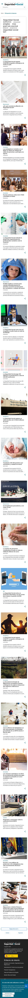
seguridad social (10, 30)
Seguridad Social (11, 20)
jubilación (5, 28)
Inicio (2, 13)
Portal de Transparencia (9, 969)
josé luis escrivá (10, 26)
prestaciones (13, 28)
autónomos (7, 22)
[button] (25, 75)
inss (14, 24)
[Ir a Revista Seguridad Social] (16, 4)
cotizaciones (16, 22)
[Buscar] (24, 7)
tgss (4, 32)
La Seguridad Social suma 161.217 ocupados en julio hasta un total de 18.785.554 (13, 331)
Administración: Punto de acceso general (13, 967)
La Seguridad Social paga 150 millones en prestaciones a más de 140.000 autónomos (13, 375)
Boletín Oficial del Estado (10, 975)
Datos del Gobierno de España (11, 972)
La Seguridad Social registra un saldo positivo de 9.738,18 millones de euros (13, 420)
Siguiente (20, 932)
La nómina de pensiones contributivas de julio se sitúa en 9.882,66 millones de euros (12, 550)
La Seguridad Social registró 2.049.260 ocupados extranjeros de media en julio (13, 63)
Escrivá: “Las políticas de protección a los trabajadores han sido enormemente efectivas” (13, 864)
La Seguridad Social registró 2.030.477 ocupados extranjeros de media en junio (13, 639)
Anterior (7, 932)
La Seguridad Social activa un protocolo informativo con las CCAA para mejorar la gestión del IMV (14, 594)
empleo (6, 24)
